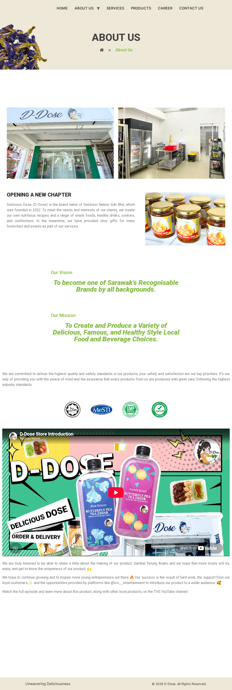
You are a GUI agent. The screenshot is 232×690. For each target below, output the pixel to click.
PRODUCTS (141, 8)
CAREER (165, 8)
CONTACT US (191, 8)
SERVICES (115, 8)
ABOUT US (84, 8)
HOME (62, 8)
